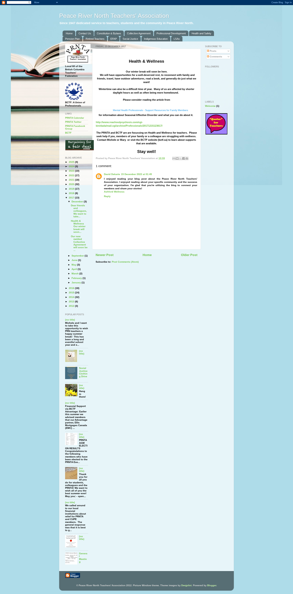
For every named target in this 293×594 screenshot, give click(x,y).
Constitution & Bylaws (109, 33)
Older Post (189, 255)
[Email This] (174, 158)
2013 (72, 301)
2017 (72, 197)
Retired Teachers (95, 38)
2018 (72, 193)
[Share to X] (180, 158)
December (78, 201)
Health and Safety (201, 33)
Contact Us (85, 33)
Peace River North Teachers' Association (114, 15)
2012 (72, 306)
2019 (72, 189)
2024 (72, 166)
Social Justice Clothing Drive (83, 372)
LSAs (177, 38)
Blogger (211, 585)
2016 (72, 288)
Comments (215, 56)
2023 (72, 171)
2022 (72, 175)
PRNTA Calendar (74, 118)
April (75, 269)
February (77, 278)
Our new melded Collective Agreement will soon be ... (79, 243)
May (74, 264)
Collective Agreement (139, 33)
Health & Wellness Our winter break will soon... (78, 226)
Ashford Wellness (114, 191)
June (75, 260)
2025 (72, 162)
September (78, 255)
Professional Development (171, 33)
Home (69, 33)
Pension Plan (72, 38)
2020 (72, 184)
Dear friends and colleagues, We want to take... (79, 211)
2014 (72, 297)
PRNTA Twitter (73, 122)
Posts (212, 51)
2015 (72, 292)
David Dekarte (112, 174)
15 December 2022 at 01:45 (136, 174)
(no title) (70, 319)
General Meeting (83, 557)
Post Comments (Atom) (125, 262)
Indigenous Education (156, 38)
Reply (107, 196)
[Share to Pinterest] (187, 158)
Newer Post (104, 255)
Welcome (210, 106)
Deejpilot (186, 585)
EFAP (113, 38)
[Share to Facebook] (183, 158)
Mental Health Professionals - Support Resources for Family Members (150, 110)
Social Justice (130, 38)
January (77, 282)
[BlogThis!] (177, 158)
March (75, 273)
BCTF (68, 133)
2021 (72, 180)
